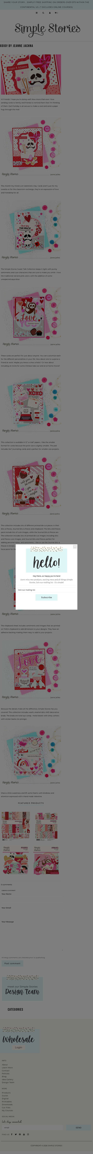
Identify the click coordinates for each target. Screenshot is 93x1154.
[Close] (75, 547)
